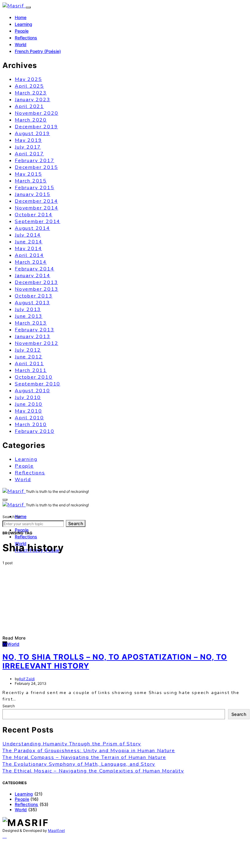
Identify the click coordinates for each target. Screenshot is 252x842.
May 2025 (28, 79)
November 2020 (36, 113)
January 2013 (32, 336)
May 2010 (28, 411)
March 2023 (31, 93)
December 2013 (36, 282)
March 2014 (31, 262)
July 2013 (28, 309)
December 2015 (36, 167)
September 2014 (37, 221)
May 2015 (28, 174)
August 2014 (32, 228)
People (22, 31)
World (20, 44)
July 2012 (28, 350)
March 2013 (31, 323)
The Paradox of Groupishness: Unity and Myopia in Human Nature (88, 750)
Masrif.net (56, 830)
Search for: (11, 516)
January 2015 (32, 194)
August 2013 (32, 302)
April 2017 (29, 153)
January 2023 (32, 99)
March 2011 (31, 370)
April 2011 (29, 363)
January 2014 (32, 275)
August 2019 (32, 133)
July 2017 (28, 147)
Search (75, 523)
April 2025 (29, 86)
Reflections (26, 37)
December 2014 (36, 201)
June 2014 (28, 241)
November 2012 (36, 343)
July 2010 (28, 397)
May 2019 (28, 140)
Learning (23, 24)
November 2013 (36, 289)
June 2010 (28, 404)
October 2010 (34, 377)
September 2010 (37, 384)
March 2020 (31, 120)
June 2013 (28, 316)
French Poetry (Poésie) (38, 51)
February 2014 (34, 268)
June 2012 (28, 356)
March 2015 (31, 181)
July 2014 (28, 235)
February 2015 (34, 187)
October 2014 (34, 214)
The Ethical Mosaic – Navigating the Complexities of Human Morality (93, 771)
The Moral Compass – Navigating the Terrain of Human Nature (84, 757)
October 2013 (34, 296)
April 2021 (29, 106)
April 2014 (29, 255)
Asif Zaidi (27, 678)
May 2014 (28, 248)
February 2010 (34, 431)
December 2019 (36, 126)
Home (20, 17)
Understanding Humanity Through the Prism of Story (71, 743)
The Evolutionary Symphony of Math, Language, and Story (78, 764)
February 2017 (34, 160)
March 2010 (31, 424)
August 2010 (32, 390)
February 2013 (34, 329)
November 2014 (36, 208)
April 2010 (29, 417)
